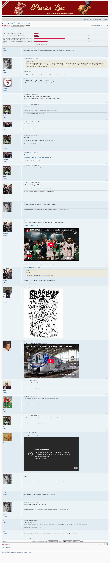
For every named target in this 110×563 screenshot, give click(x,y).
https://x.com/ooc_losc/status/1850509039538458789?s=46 (38, 188)
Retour (5, 50)
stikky (27, 380)
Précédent (5, 541)
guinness (28, 78)
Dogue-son (28, 121)
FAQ (94, 19)
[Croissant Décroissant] (78, 541)
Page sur (100, 25)
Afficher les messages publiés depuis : (40, 541)
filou (4, 48)
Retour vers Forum (7, 547)
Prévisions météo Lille (86, 19)
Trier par (61, 541)
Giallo (27, 396)
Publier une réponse (6, 25)
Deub (27, 432)
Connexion (105, 19)
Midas (27, 341)
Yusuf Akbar (28, 182)
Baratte (27, 58)
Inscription (99, 19)
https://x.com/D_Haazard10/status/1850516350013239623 (38, 157)
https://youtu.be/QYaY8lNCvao (31, 225)
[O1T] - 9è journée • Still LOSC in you (16, 23)
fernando (28, 104)
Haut (106, 56)
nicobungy (5, 300)
